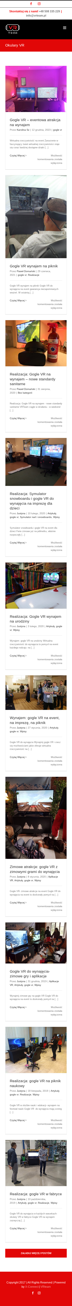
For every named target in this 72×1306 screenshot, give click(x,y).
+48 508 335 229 (49, 11)
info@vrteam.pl (36, 15)
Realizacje (33, 274)
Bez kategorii (25, 392)
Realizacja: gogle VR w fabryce (36, 1194)
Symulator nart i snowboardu (36, 517)
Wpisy (56, 517)
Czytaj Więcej (17, 155)
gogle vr (57, 129)
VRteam (46, 1286)
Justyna (21, 513)
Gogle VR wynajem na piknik (34, 266)
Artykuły (52, 513)
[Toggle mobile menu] (65, 28)
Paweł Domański (26, 271)
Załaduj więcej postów (36, 1253)
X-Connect (31, 1286)
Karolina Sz (23, 129)
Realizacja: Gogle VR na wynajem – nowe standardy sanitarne (32, 379)
